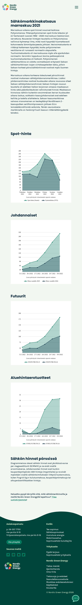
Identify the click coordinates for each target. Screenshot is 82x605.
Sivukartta (51, 588)
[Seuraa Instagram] (13, 554)
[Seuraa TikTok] (23, 554)
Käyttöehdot (52, 585)
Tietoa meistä (52, 566)
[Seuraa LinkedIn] (18, 554)
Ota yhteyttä (14, 542)
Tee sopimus (52, 529)
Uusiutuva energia (55, 535)
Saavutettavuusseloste (57, 579)
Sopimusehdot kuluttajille (59, 541)
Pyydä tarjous (52, 552)
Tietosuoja (51, 576)
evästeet (63, 576)
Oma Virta (51, 572)
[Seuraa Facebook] (8, 554)
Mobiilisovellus (53, 538)
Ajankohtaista (53, 569)
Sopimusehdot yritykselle (58, 555)
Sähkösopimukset (55, 532)
